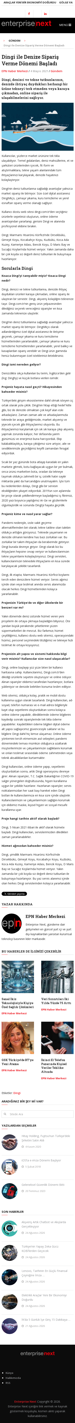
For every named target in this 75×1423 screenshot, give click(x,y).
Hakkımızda (13, 1378)
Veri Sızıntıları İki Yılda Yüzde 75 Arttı (56, 1001)
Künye (9, 1373)
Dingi (17, 1093)
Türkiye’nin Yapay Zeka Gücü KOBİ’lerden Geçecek (40, 1249)
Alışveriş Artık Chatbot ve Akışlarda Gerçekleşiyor (44, 1224)
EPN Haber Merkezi (15, 71)
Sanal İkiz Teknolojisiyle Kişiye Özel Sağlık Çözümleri (18, 1003)
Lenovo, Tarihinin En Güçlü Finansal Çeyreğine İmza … (44, 1273)
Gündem (56, 71)
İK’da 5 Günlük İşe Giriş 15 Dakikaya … (46, 1319)
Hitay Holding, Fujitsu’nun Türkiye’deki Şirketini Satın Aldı (46, 1138)
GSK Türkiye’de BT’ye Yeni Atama (17, 1062)
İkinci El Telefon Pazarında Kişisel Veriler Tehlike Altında (54, 1066)
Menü (63, 25)
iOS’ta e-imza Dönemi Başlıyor (41, 1160)
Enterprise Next (25, 1401)
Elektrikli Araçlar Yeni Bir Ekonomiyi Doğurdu (44, 1297)
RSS (8, 1383)
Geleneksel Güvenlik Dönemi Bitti (43, 1185)
